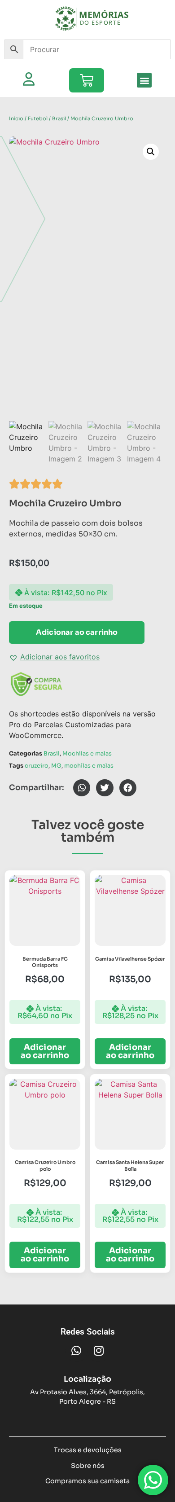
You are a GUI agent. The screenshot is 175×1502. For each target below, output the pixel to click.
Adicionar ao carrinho (77, 632)
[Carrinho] (86, 80)
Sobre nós (88, 1466)
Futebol (38, 118)
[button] (144, 80)
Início (16, 118)
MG (56, 765)
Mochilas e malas (87, 753)
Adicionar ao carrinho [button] (45, 1051)
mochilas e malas (89, 765)
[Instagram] (99, 1351)
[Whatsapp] (76, 1351)
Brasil (59, 118)
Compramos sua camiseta (87, 1481)
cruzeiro (36, 765)
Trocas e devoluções (88, 1450)
